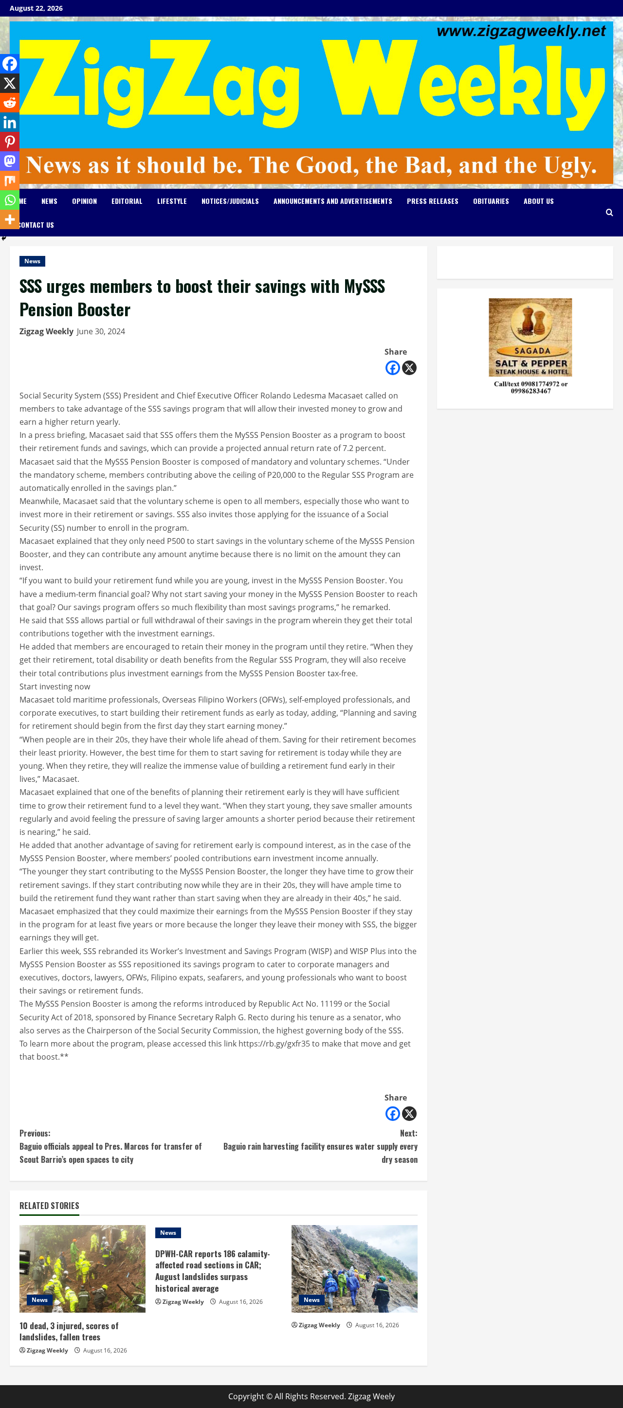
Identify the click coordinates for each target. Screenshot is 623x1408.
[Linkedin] (9, 122)
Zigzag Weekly (46, 331)
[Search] (609, 212)
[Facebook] (392, 368)
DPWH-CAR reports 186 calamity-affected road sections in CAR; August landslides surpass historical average (212, 1270)
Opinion (84, 201)
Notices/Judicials (230, 201)
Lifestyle (172, 201)
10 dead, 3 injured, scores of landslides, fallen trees (69, 1331)
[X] (409, 368)
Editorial (127, 201)
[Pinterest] (9, 141)
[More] (9, 219)
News (49, 201)
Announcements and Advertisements (333, 201)
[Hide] (4, 238)
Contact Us (35, 224)
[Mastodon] (9, 161)
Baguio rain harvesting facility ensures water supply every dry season (320, 1146)
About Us (539, 201)
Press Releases (432, 201)
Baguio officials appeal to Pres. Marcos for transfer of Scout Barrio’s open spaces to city (110, 1146)
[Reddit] (9, 102)
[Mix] (9, 180)
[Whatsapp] (9, 200)
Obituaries (491, 201)
